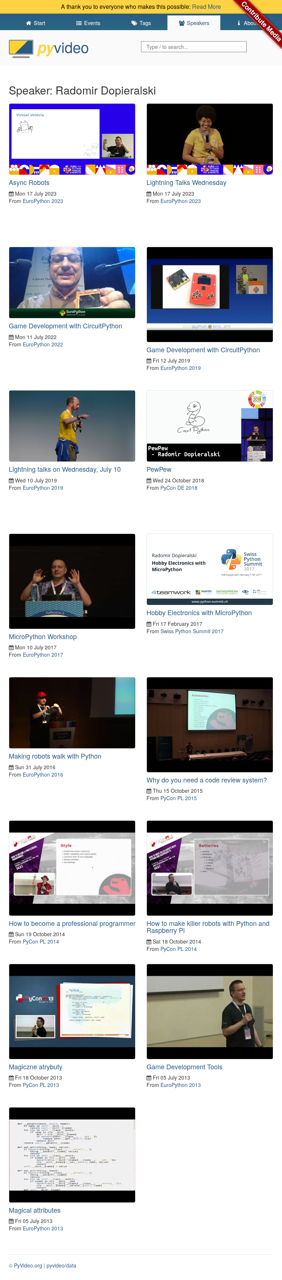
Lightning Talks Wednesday (187, 182)
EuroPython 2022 (43, 344)
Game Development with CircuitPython (65, 325)
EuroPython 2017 (43, 654)
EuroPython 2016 (43, 774)
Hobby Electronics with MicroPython (199, 612)
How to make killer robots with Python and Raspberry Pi (208, 926)
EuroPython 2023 (43, 200)
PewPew (159, 469)
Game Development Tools (185, 1066)
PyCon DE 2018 (179, 487)
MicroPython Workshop (43, 636)
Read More (206, 6)
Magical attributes (35, 1210)
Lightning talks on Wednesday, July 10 (65, 469)
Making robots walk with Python (55, 755)
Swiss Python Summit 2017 (192, 631)
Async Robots (29, 182)
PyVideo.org (28, 1265)
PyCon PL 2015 (178, 798)
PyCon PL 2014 (41, 941)
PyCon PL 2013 (41, 1084)
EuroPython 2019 (180, 367)
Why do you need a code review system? (207, 779)
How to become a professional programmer (72, 923)
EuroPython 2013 (180, 1084)
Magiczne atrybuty (35, 1066)
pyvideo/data (61, 1265)
